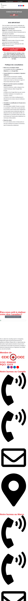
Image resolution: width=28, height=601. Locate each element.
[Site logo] (4, 5)
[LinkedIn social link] (22, 5)
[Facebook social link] (18, 5)
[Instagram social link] (20, 5)
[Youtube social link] (23, 5)
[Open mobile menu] (26, 5)
